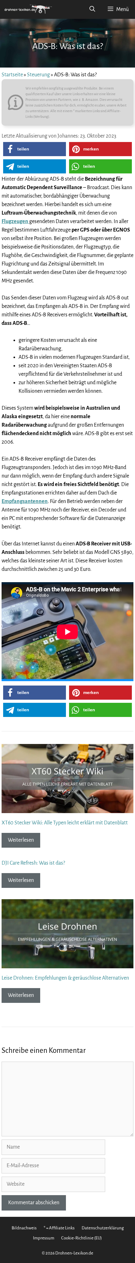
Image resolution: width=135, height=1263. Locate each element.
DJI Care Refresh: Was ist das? (33, 863)
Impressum (43, 1238)
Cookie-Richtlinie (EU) (81, 1238)
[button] (34, 149)
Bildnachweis (24, 1228)
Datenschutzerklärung (103, 1228)
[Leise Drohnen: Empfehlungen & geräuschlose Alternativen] (67, 964)
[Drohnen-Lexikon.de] (28, 9)
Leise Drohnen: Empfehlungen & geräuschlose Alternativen (65, 978)
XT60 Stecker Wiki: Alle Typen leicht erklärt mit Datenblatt (65, 823)
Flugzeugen (15, 221)
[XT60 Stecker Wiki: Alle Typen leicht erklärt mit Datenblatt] (67, 809)
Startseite (12, 75)
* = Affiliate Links (59, 1228)
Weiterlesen (21, 840)
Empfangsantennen (25, 501)
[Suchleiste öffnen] (92, 9)
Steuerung (38, 75)
